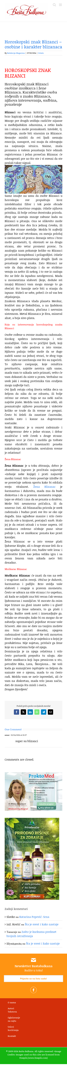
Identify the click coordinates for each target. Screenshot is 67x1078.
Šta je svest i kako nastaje (41, 924)
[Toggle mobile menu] (60, 4)
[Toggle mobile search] (54, 4)
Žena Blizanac (44, 487)
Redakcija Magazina (16, 53)
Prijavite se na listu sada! (33, 978)
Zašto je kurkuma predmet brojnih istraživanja (31, 934)
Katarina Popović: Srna (34, 917)
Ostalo (41, 53)
